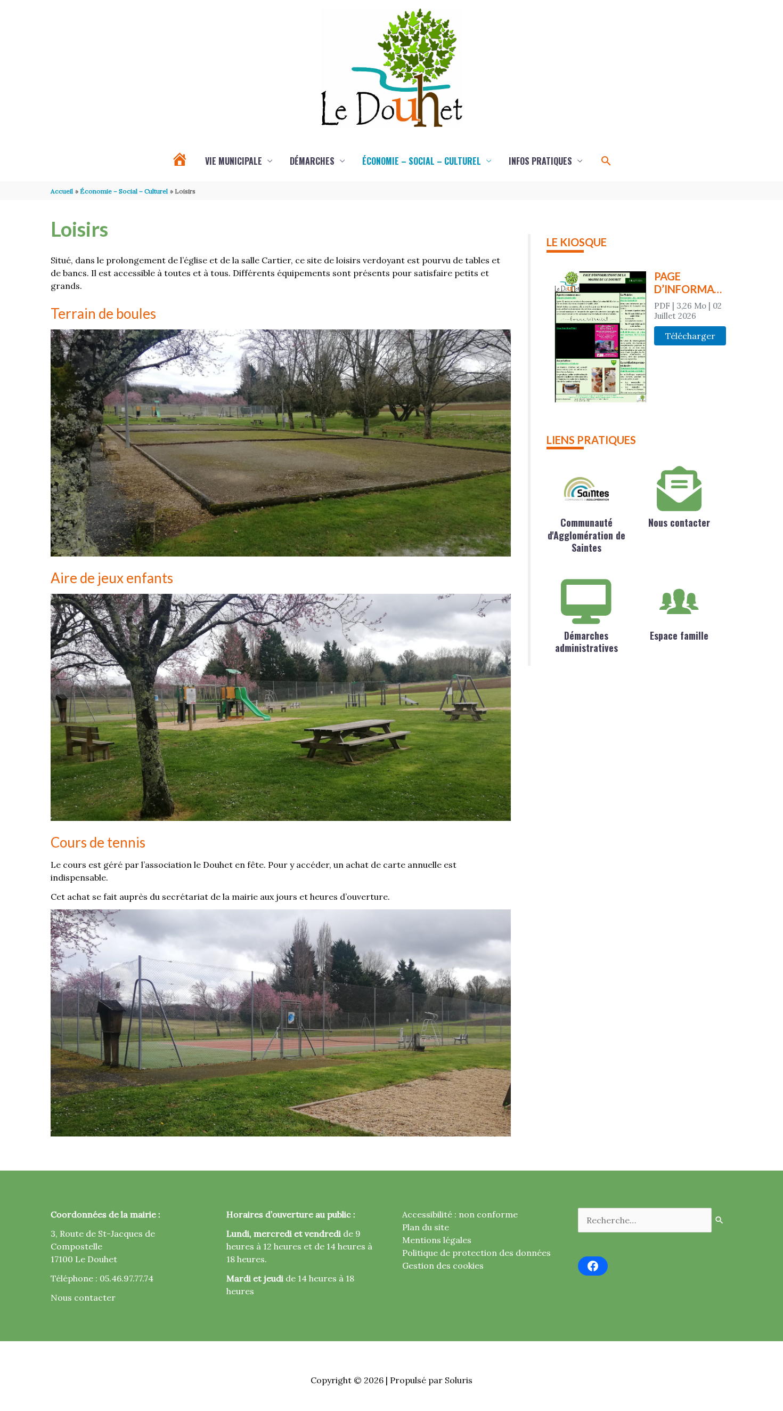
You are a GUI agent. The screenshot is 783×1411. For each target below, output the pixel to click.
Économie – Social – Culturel (421, 161)
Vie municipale (233, 161)
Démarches (312, 161)
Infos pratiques (540, 161)
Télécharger (690, 335)
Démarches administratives (586, 641)
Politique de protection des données (476, 1252)
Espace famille (679, 635)
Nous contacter (679, 522)
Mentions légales (436, 1240)
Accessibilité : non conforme (460, 1214)
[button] (606, 161)
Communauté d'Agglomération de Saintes (586, 534)
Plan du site (425, 1227)
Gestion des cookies (443, 1265)
